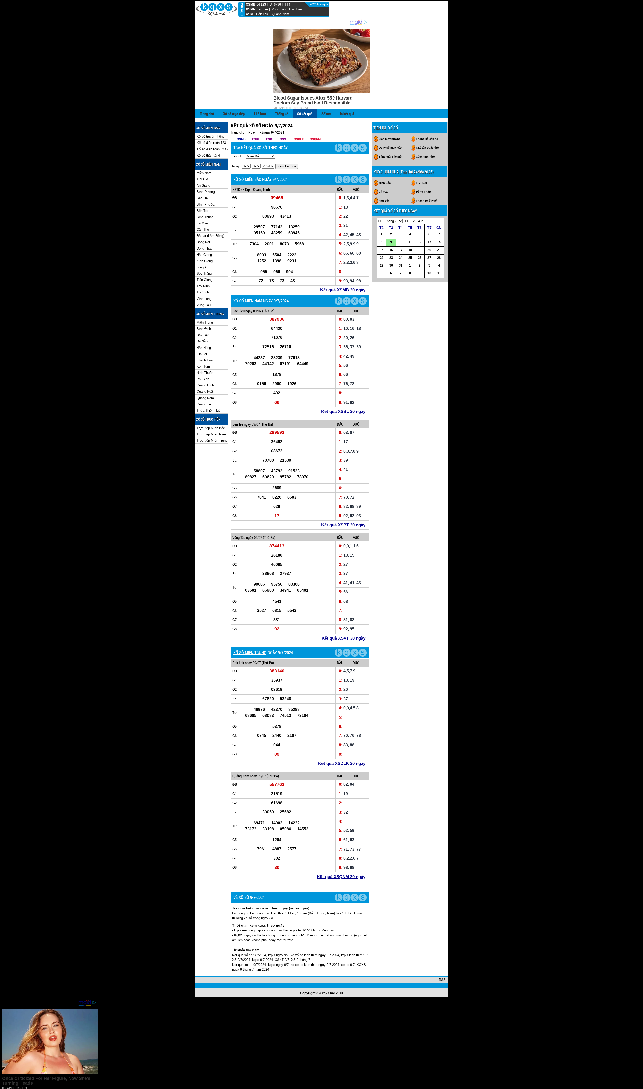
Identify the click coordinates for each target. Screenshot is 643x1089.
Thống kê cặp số (427, 138)
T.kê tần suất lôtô (427, 147)
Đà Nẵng (203, 341)
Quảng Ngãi (205, 391)
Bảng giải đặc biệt (390, 156)
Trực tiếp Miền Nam (211, 434)
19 (419, 250)
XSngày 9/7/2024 (272, 132)
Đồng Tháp (204, 248)
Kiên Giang (205, 261)
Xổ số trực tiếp (234, 113)
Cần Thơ (203, 229)
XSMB (250, 4)
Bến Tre (262, 9)
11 (410, 242)
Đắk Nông (204, 348)
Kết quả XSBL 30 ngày (343, 411)
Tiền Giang (204, 280)
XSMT (250, 14)
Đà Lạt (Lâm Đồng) (210, 236)
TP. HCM (421, 182)
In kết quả (347, 113)
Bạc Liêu (295, 9)
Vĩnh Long (204, 299)
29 (381, 265)
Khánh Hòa (205, 360)
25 (410, 258)
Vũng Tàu (279, 9)
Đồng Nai (203, 242)
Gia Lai (202, 354)
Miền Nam (204, 173)
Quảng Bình (205, 385)
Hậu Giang (204, 255)
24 (400, 258)
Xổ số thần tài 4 (208, 155)
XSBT (270, 139)
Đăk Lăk (238, 662)
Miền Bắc (385, 182)
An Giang (203, 185)
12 (419, 242)
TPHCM (202, 179)
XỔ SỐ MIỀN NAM (247, 301)
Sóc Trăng (204, 273)
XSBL (256, 139)
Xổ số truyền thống (210, 136)
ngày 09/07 (253, 310)
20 (429, 250)
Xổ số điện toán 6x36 (212, 149)
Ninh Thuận (205, 373)
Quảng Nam (280, 14)
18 (410, 250)
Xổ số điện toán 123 (211, 143)
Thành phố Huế (426, 200)
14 (439, 242)
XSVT (284, 139)
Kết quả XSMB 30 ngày (342, 290)
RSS (442, 980)
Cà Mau (202, 223)
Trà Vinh (203, 292)
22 (381, 258)
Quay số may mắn (390, 147)
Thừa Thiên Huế (208, 410)
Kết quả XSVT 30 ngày (343, 638)
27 (429, 258)
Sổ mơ (326, 113)
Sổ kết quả (304, 113)
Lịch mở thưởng (390, 138)
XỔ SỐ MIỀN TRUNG (249, 652)
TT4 (287, 4)
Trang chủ (207, 113)
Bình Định (204, 329)
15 (381, 250)
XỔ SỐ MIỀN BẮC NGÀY (252, 179)
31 (400, 265)
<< (380, 221)
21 (439, 250)
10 (400, 242)
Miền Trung (205, 322)
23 (391, 258)
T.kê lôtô (260, 113)
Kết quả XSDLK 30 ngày (341, 763)
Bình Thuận (205, 217)
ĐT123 (261, 4)
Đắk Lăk (262, 14)
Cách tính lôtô (425, 156)
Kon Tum (203, 366)
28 (439, 258)
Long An (202, 267)
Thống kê (281, 113)
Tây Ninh (203, 286)
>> (407, 221)
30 (391, 265)
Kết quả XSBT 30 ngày (343, 525)
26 (419, 258)
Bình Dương (206, 192)
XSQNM (315, 139)
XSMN (250, 9)
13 (429, 242)
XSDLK (299, 139)
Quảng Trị (204, 404)
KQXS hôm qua (319, 4)
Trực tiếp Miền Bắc (211, 428)
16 (391, 250)
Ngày (252, 132)
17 (400, 250)
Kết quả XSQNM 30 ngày (341, 876)
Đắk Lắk (203, 335)
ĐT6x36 (275, 4)
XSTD (236, 189)
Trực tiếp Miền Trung (212, 440)
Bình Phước (206, 204)
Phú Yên (203, 379)
